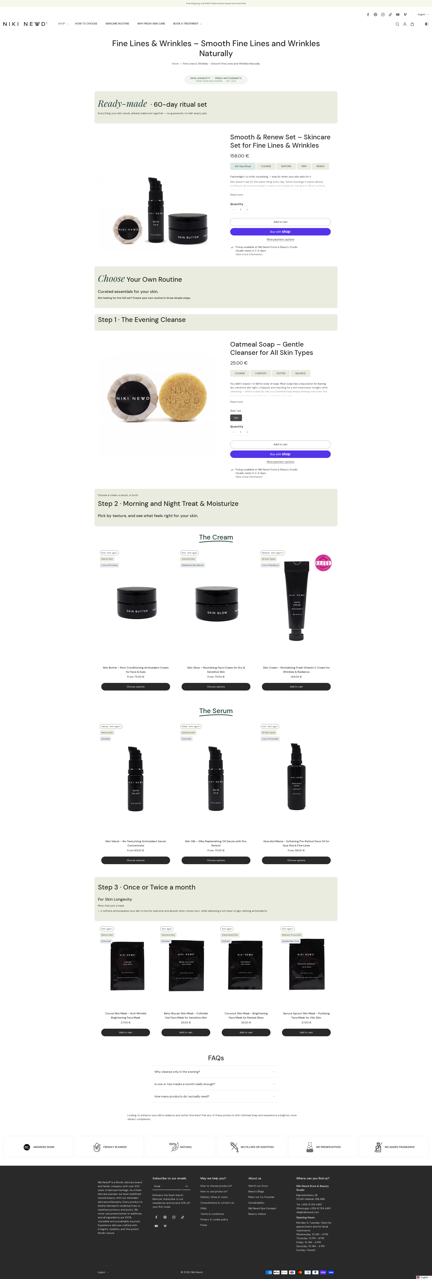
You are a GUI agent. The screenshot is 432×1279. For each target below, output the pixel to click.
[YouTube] (397, 14)
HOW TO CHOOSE (86, 23)
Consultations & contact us (217, 1203)
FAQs (203, 1208)
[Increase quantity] (247, 209)
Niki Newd (196, 1272)
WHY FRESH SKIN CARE (151, 23)
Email (157, 1186)
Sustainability (256, 1203)
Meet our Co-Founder (261, 1197)
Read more (236, 194)
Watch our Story (258, 1186)
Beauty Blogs (256, 1191)
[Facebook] (368, 14)
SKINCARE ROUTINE (117, 23)
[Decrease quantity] (233, 209)
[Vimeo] (405, 14)
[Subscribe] (186, 1186)
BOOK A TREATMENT (186, 23)
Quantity (236, 204)
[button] (280, 222)
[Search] (397, 24)
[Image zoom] (157, 192)
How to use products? (214, 1191)
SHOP (61, 23)
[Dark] (424, 24)
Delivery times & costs (214, 1197)
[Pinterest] (375, 14)
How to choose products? (216, 1186)
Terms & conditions (212, 1214)
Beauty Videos (257, 1214)
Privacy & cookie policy (214, 1219)
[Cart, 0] (412, 24)
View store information (249, 254)
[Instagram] (383, 14)
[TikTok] (390, 14)
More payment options (280, 239)
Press (203, 1225)
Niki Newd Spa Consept (262, 1208)
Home (175, 63)
